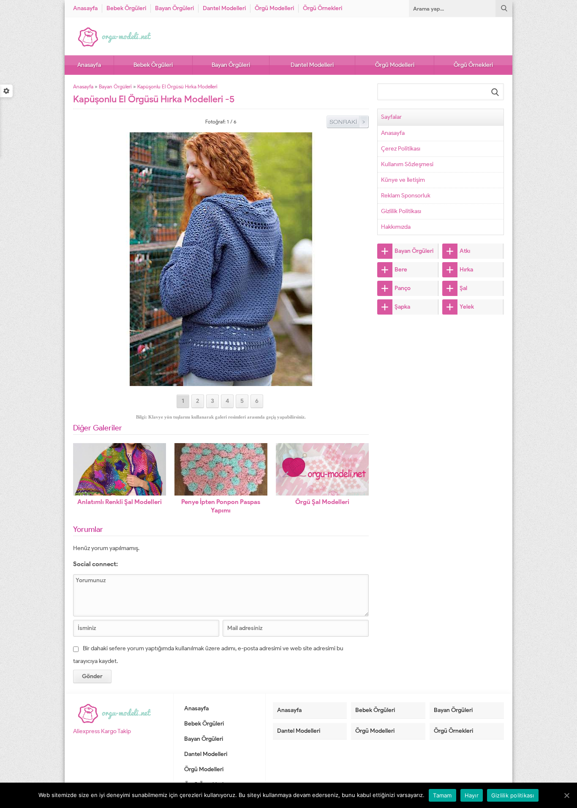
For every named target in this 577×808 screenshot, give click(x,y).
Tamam (442, 795)
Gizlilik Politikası (401, 211)
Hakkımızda (396, 226)
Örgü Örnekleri (322, 8)
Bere (401, 269)
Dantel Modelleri (224, 8)
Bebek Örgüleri (126, 8)
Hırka (466, 269)
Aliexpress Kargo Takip (102, 731)
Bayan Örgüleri (174, 8)
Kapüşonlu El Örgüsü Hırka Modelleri (177, 86)
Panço (403, 288)
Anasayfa (85, 8)
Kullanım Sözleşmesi (407, 164)
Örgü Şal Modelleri (322, 502)
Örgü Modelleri (274, 8)
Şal (463, 288)
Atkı (465, 251)
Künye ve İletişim (403, 180)
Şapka (402, 306)
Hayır (472, 795)
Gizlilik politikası (512, 795)
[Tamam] (566, 795)
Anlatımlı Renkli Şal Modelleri (119, 502)
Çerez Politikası (400, 148)
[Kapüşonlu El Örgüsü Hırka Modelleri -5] (221, 382)
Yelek (467, 306)
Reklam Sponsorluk (405, 195)
